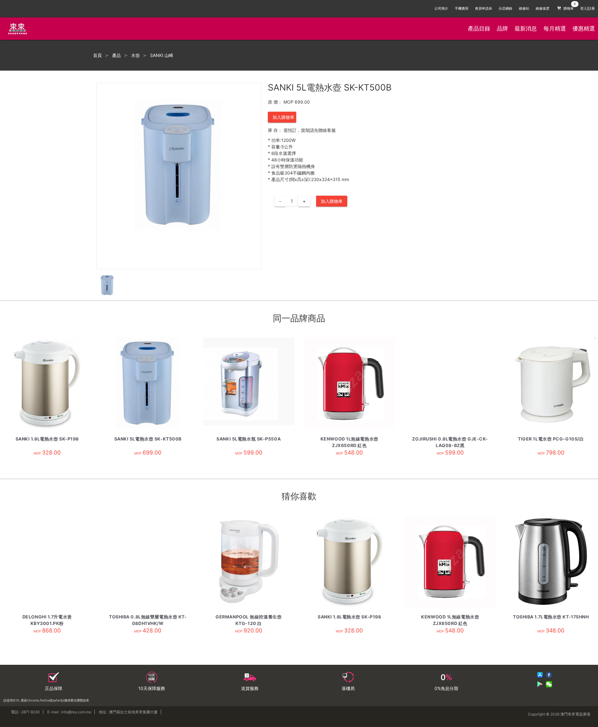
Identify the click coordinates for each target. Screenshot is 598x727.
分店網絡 (505, 9)
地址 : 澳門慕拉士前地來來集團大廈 (128, 712)
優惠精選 (583, 28)
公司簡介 (441, 9)
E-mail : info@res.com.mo (69, 712)
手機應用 (461, 9)
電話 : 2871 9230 (25, 712)
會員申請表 (483, 9)
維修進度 (542, 9)
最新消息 (526, 28)
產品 (116, 55)
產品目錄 (479, 28)
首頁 (97, 55)
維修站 (524, 9)
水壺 (135, 55)
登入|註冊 (587, 9)
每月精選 (554, 28)
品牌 (502, 28)
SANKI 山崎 (161, 55)
